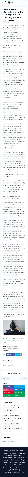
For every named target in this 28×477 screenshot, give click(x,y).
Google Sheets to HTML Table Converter (14, 472)
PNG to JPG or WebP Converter (14, 466)
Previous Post (5, 378)
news (20, 346)
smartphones (15, 428)
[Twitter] (17, 354)
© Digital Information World (11, 450)
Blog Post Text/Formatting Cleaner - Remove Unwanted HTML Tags (14, 468)
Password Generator (18, 455)
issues (5, 423)
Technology (15, 348)
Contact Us (5, 453)
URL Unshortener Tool (14, 471)
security (9, 348)
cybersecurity (10, 346)
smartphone (7, 428)
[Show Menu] (2, 2)
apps (11, 410)
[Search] (26, 2)
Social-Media (12, 408)
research (15, 56)
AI (4, 405)
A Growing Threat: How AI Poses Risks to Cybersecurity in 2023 (13, 341)
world (9, 431)
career (17, 413)
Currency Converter (8, 462)
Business (9, 405)
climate (5, 415)
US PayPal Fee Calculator (9, 460)
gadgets (15, 346)
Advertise (21, 450)
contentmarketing (14, 415)
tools (22, 428)
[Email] (20, 354)
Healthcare (16, 405)
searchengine (7, 426)
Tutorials (6, 410)
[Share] (23, 21)
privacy (4, 348)
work (5, 431)
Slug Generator (8, 455)
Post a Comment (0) (14, 373)
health (11, 420)
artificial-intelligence (9, 413)
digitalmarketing (17, 418)
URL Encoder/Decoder (19, 457)
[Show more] (23, 354)
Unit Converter (21, 460)
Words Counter (13, 453)
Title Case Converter (8, 457)
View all (22, 361)
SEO (23, 405)
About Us (7, 452)
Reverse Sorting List (9, 459)
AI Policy (21, 452)
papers (5, 58)
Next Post (23, 378)
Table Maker (20, 464)
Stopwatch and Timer (19, 462)
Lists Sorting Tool (20, 459)
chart (22, 413)
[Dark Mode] (22, 2)
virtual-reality (6, 350)
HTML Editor (22, 453)
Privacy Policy (14, 452)
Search (5, 408)
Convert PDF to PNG (10, 464)
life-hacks (11, 423)
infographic (18, 420)
